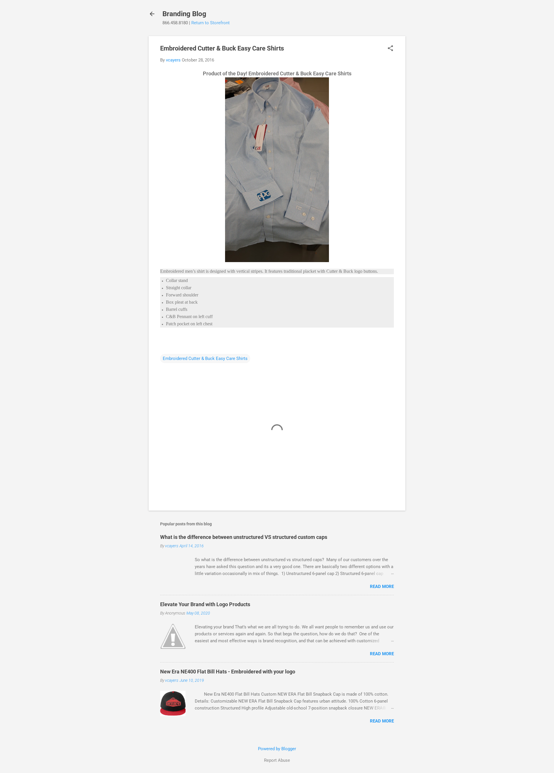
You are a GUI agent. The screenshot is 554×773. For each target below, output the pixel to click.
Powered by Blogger (277, 748)
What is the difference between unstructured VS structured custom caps (243, 537)
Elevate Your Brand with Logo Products (205, 604)
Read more (382, 586)
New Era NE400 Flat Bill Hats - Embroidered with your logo (227, 672)
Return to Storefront (210, 22)
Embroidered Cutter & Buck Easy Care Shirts (205, 358)
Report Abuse (277, 760)
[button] (390, 49)
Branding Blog (184, 14)
